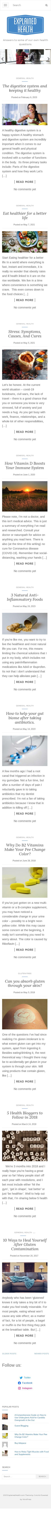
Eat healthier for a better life (25, 215)
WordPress (27, 1499)
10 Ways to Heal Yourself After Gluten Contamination (25, 1245)
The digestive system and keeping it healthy (25, 88)
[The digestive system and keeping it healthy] (24, 114)
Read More (24, 181)
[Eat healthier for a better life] (24, 242)
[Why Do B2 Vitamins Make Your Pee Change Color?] (24, 882)
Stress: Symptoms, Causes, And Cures (24, 333)
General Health (25, 78)
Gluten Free (25, 973)
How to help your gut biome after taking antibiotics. (25, 718)
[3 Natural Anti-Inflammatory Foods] (24, 623)
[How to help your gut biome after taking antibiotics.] (24, 751)
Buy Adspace (20, 1443)
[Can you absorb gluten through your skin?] (24, 1014)
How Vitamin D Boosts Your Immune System (25, 465)
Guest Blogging (21, 1426)
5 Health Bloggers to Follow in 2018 (25, 1115)
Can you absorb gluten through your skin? (25, 983)
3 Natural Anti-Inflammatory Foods (25, 597)
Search (42, 1476)
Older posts (9, 1354)
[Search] (46, 5)
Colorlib (37, 1495)
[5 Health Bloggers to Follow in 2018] (24, 1146)
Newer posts (41, 1354)
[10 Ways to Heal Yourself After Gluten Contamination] (24, 1277)
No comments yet (25, 189)
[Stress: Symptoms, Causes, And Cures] (24, 364)
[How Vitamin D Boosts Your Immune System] (24, 496)
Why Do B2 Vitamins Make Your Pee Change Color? (24, 849)
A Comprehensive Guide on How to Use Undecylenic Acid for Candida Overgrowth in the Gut (30, 1417)
